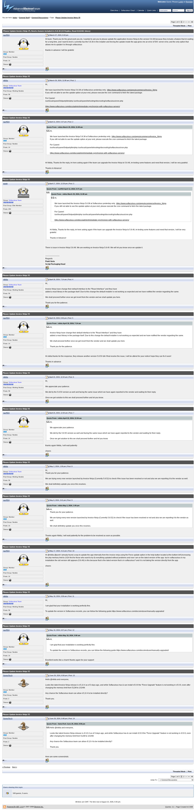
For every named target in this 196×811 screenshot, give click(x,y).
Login (180, 2)
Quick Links (151, 10)
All (192, 22)
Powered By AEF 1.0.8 (15, 807)
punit (5, 184)
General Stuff (24, 18)
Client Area (114, 10)
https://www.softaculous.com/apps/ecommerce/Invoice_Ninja (132, 90)
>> (189, 22)
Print (190, 26)
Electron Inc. (38, 807)
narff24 (6, 35)
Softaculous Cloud (128, 10)
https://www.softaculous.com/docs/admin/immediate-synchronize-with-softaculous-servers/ (82, 106)
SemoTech (7, 676)
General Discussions (40, 18)
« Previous (6, 767)
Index (15, 18)
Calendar (141, 10)
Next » (14, 767)
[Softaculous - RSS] (4, 807)
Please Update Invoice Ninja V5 (67, 18)
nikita (5, 81)
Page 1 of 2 (175, 22)
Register (189, 2)
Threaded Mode (179, 26)
